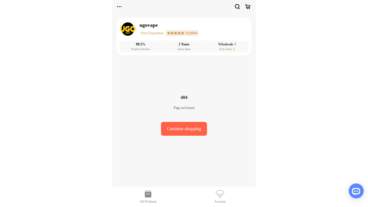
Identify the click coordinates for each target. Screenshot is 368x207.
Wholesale (226, 44)
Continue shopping (184, 128)
